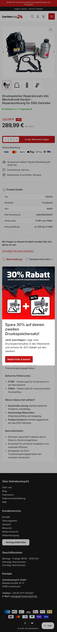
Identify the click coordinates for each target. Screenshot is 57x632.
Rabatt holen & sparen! (18, 359)
